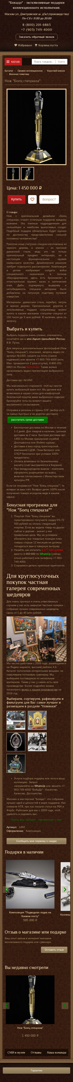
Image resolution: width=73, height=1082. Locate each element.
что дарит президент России (46, 338)
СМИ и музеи (16, 1052)
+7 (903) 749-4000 (36, 29)
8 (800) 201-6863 (36, 25)
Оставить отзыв (54, 949)
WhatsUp (39, 785)
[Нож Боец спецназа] (36, 126)
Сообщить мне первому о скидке (36, 840)
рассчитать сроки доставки (27, 419)
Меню (15, 61)
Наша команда (56, 1052)
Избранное (25, 45)
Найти (61, 61)
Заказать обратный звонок (36, 37)
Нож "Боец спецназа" (30, 1027)
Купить (16, 199)
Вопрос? (49, 199)
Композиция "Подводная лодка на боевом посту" (30, 914)
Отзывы (36, 1052)
